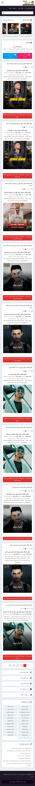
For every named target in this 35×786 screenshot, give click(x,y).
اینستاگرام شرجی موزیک (24, 56)
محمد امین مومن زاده (25, 712)
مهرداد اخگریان (10, 732)
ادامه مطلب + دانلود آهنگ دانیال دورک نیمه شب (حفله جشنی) (17, 420)
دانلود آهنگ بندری (17, 47)
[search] (3, 12)
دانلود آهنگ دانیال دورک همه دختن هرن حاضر (21, 545)
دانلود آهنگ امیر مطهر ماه (24, 758)
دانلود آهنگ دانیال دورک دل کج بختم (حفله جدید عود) (19, 124)
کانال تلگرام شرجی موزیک (9, 56)
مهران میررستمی (24, 732)
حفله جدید (20, 8)
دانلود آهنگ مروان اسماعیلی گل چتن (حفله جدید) (19, 751)
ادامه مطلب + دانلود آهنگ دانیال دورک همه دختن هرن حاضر (17, 598)
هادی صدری (10, 726)
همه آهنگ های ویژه (7, 20)
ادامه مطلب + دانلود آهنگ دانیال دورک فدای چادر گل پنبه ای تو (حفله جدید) (17, 360)
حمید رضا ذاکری (10, 712)
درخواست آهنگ (13, 8)
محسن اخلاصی (24, 721)
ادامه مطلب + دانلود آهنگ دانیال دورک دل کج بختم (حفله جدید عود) (17, 176)
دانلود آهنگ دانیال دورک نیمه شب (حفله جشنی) (20, 367)
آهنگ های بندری (29, 8)
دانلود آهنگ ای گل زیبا (25, 753)
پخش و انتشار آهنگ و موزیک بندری (17, 782)
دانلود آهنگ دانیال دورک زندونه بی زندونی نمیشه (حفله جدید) (17, 246)
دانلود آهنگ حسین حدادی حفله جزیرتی (21, 748)
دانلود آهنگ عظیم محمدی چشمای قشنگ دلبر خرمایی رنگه (17, 761)
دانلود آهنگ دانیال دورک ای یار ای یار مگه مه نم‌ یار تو (19, 605)
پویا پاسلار (25, 726)
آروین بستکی (25, 706)
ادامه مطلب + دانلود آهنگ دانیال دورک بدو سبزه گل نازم (17, 538)
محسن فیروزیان (24, 709)
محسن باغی (10, 706)
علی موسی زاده (24, 718)
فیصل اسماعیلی (10, 723)
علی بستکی (10, 715)
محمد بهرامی (10, 718)
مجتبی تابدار (25, 735)
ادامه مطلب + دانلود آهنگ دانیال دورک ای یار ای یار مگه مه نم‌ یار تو (17, 657)
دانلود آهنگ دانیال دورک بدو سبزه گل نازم (22, 487)
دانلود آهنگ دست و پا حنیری (24, 756)
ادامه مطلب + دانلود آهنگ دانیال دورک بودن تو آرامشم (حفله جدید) (17, 116)
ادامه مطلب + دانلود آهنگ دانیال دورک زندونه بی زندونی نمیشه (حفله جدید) (17, 298)
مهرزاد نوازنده (25, 729)
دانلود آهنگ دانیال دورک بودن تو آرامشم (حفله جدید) (19, 64)
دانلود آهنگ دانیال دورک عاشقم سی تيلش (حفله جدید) (19, 427)
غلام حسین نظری (25, 715)
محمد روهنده (10, 709)
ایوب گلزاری (10, 721)
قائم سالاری (10, 735)
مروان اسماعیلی (24, 723)
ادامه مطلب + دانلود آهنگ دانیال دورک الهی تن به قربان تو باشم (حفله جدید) (17, 238)
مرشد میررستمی (10, 729)
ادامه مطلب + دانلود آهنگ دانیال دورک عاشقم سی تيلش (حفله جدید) (17, 480)
